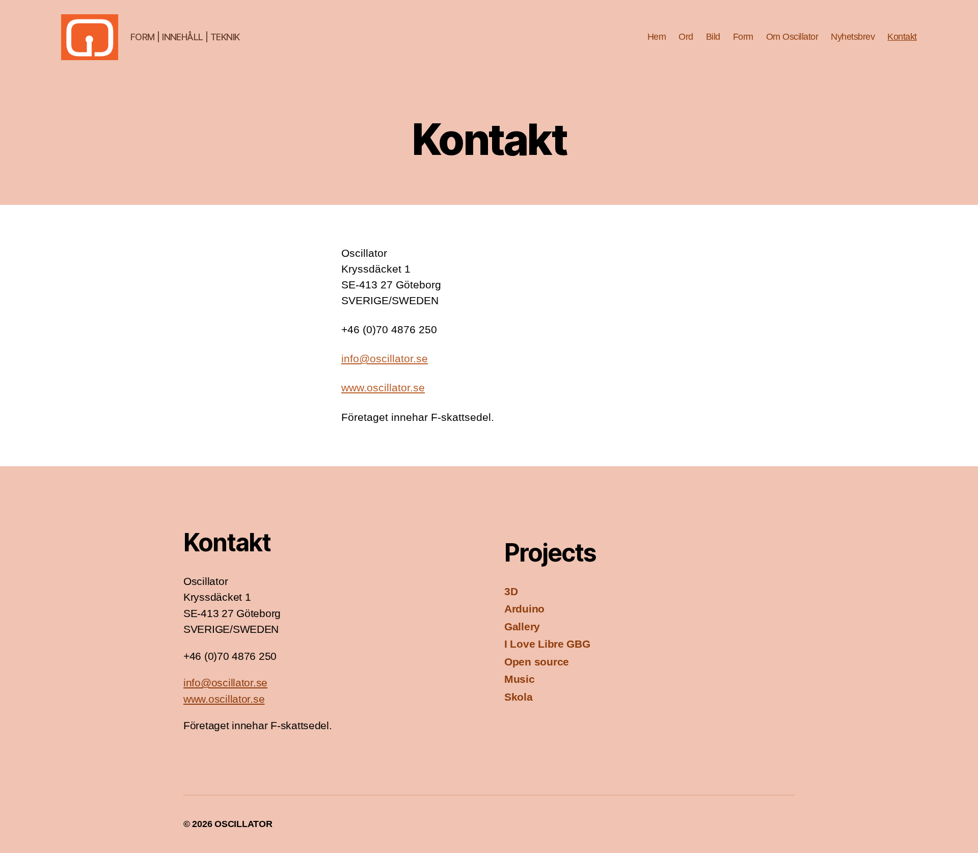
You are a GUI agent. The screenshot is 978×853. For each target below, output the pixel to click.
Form (743, 37)
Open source (536, 662)
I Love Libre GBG (547, 644)
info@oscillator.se (384, 358)
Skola (518, 697)
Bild (713, 37)
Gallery (522, 626)
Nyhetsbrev (853, 37)
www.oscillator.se (383, 387)
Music (519, 679)
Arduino (524, 609)
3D (511, 591)
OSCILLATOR (243, 824)
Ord (685, 37)
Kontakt (902, 37)
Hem (656, 37)
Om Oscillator (792, 37)
